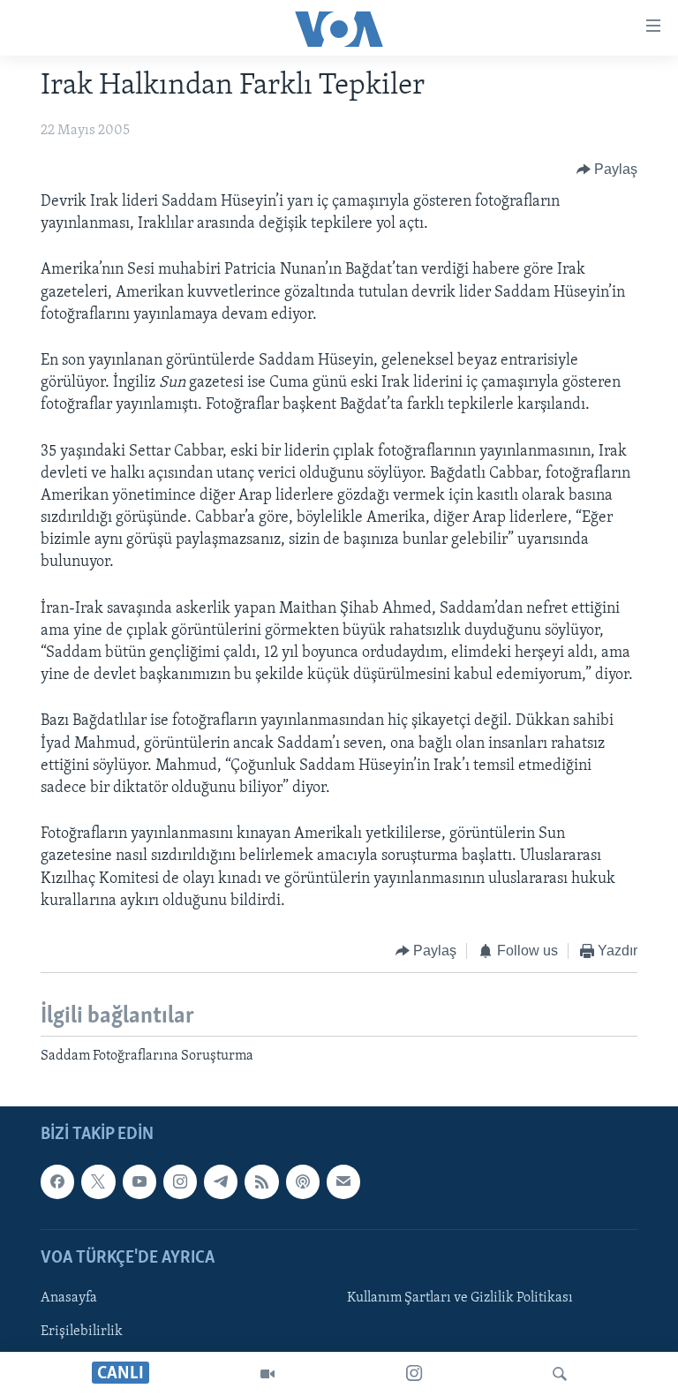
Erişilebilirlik (82, 1331)
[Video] (267, 1374)
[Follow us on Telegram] (220, 1181)
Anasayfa (69, 1298)
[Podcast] (303, 1181)
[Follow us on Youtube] (139, 1181)
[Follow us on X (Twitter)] (98, 1181)
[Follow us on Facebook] (57, 1181)
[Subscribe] (343, 1181)
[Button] (607, 169)
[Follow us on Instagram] (180, 1181)
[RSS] (261, 1181)
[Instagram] (414, 1374)
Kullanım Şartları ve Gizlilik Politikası (460, 1298)
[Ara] (559, 1374)
